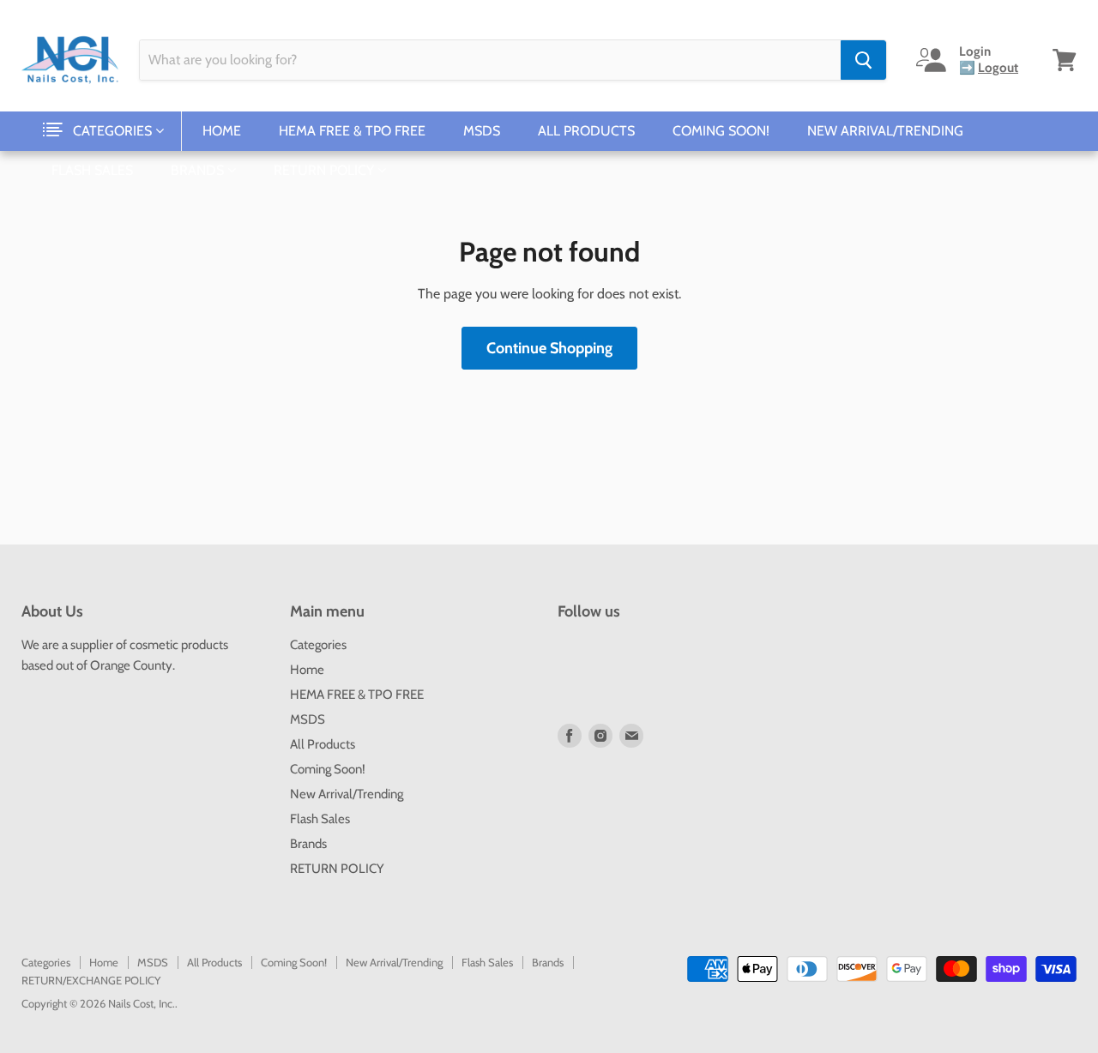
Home (221, 131)
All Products (586, 131)
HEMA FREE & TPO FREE (352, 131)
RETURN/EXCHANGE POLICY (90, 980)
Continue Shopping (549, 348)
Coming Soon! (721, 131)
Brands (199, 170)
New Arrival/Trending (885, 131)
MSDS (481, 131)
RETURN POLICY (325, 170)
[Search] (863, 60)
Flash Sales (92, 170)
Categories (114, 131)
